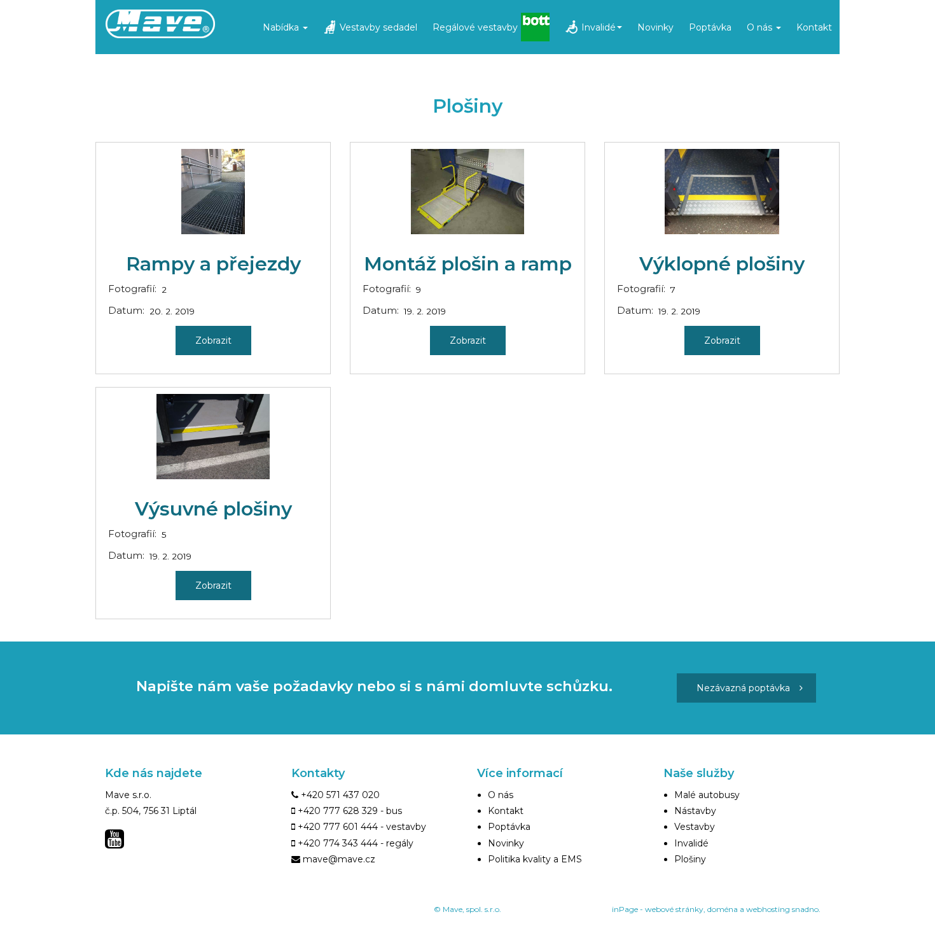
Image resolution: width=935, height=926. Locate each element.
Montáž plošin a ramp (468, 264)
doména (722, 909)
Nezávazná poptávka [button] (743, 688)
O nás (761, 27)
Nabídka (282, 27)
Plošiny (690, 859)
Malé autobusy (707, 795)
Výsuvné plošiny (213, 509)
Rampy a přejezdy (213, 264)
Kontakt (814, 27)
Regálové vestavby (475, 27)
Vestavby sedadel (378, 27)
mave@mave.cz (339, 859)
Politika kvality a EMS (535, 859)
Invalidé (598, 27)
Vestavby (694, 826)
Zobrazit (213, 340)
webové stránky (674, 909)
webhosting (768, 909)
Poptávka (710, 27)
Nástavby (695, 811)
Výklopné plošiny (722, 264)
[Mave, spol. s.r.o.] (192, 24)
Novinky (655, 27)
